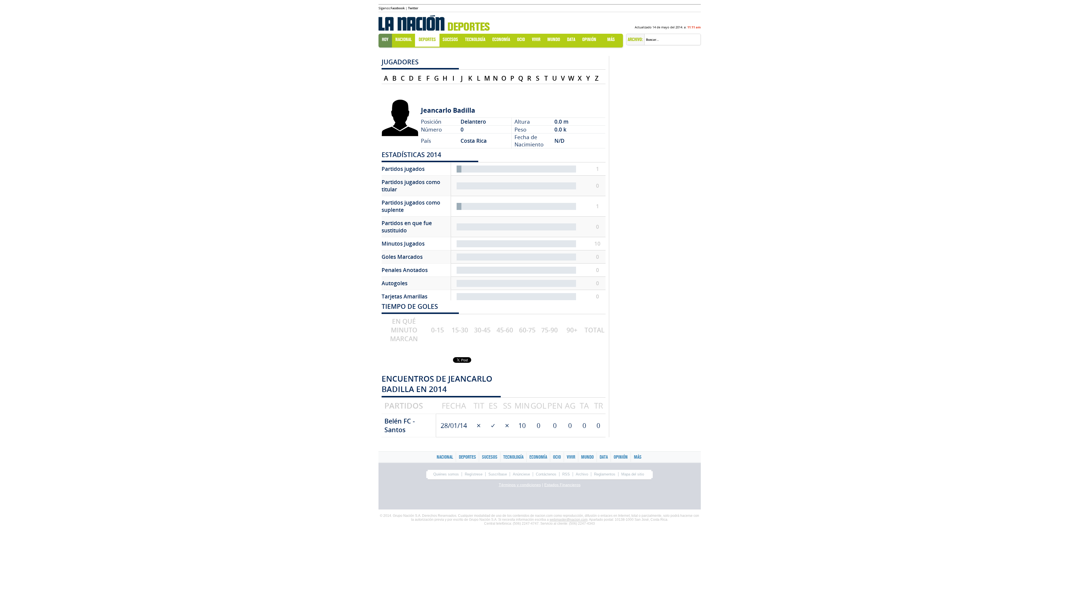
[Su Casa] (482, 499)
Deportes (468, 27)
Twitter (413, 8)
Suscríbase (497, 474)
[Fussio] (621, 499)
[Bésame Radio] (508, 499)
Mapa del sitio (632, 474)
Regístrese (473, 474)
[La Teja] (457, 499)
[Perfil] (470, 499)
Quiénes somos (446, 474)
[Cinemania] (584, 499)
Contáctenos (546, 474)
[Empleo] (571, 499)
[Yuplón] (609, 499)
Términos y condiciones (520, 485)
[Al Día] (432, 499)
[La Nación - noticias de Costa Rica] (411, 21)
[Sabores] (533, 499)
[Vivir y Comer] (546, 499)
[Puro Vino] (596, 499)
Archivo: (635, 39)
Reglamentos (604, 474)
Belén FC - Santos (399, 425)
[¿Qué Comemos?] (647, 499)
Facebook (398, 8)
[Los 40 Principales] (520, 499)
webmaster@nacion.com (569, 520)
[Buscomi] (558, 499)
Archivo (582, 474)
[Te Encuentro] (634, 499)
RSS (566, 474)
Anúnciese (521, 474)
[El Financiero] (444, 499)
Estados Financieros (562, 485)
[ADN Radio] (495, 499)
